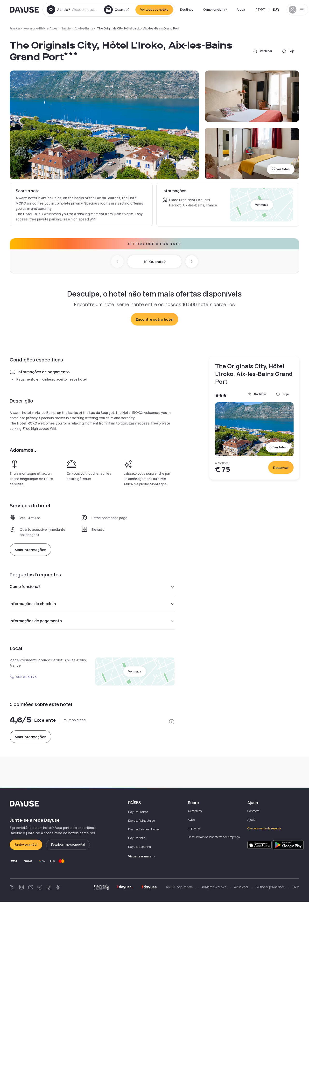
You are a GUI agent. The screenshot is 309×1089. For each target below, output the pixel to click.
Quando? (157, 261)
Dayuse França (138, 812)
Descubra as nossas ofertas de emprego (214, 837)
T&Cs (295, 887)
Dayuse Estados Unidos (143, 829)
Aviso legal (241, 887)
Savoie (65, 28)
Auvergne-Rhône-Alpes (40, 28)
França (15, 28)
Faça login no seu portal (68, 844)
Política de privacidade (270, 887)
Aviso (191, 820)
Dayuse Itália (136, 838)
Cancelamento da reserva (264, 828)
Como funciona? (215, 9)
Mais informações (30, 549)
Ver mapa (261, 205)
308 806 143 (26, 676)
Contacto (253, 811)
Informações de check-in (33, 603)
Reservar (281, 467)
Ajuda (241, 9)
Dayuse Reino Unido (141, 821)
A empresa (195, 811)
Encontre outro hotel (154, 319)
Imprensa (194, 828)
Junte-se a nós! (25, 844)
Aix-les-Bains (84, 28)
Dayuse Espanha (139, 847)
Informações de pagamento (36, 620)
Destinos (186, 9)
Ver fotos (283, 169)
